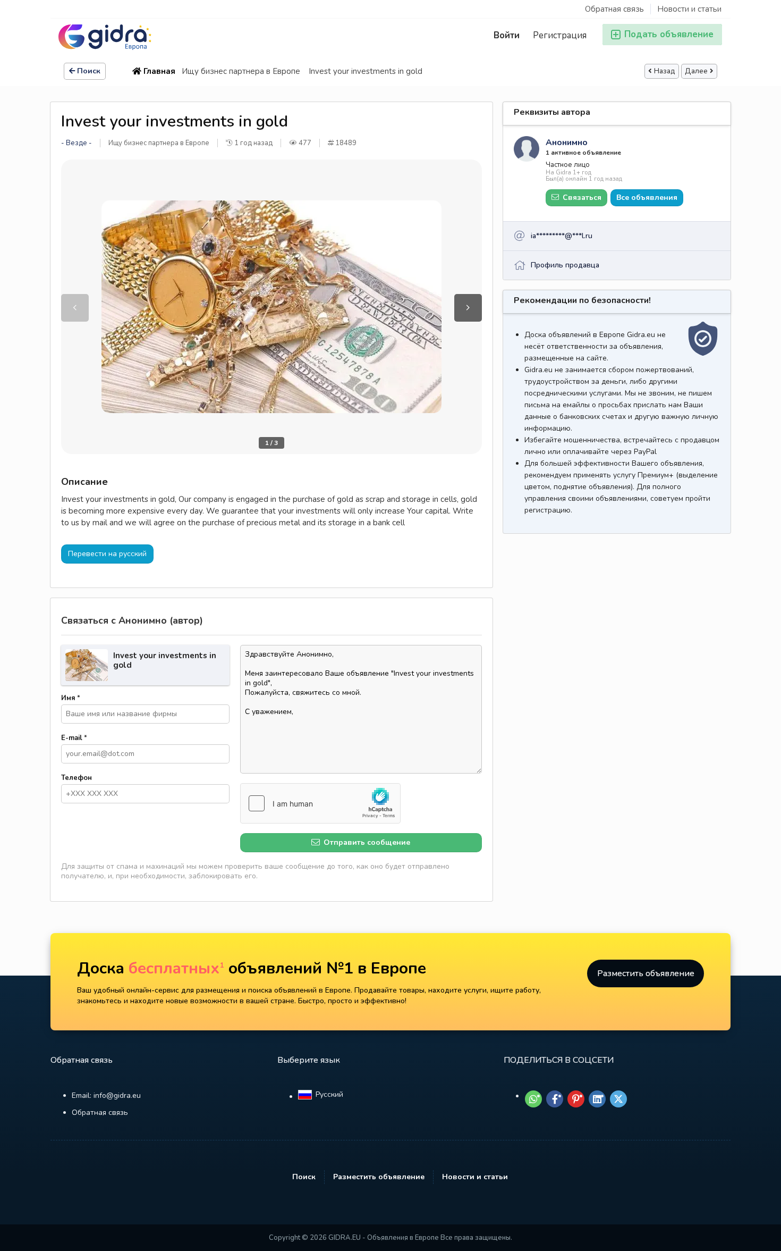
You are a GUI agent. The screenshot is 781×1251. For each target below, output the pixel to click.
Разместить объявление (645, 973)
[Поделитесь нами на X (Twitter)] (618, 1098)
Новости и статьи (689, 9)
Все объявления (646, 197)
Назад (664, 71)
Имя (70, 698)
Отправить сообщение (365, 842)
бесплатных (176, 968)
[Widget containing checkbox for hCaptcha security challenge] (320, 803)
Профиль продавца (565, 265)
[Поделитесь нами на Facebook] (554, 1098)
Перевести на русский (107, 554)
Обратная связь (614, 9)
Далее (696, 71)
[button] (468, 308)
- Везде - (76, 143)
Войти (507, 35)
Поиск (88, 71)
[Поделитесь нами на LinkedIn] (597, 1098)
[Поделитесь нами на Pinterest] (575, 1098)
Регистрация (560, 35)
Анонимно (567, 142)
